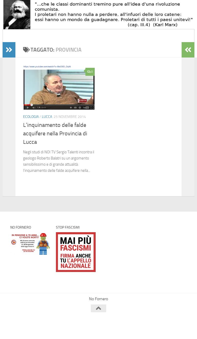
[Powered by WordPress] (29, 328)
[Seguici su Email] (146, 318)
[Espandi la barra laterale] (9, 50)
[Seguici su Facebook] (155, 318)
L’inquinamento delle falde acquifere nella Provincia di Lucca (55, 133)
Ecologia (31, 117)
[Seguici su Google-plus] (183, 318)
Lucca (47, 117)
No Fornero (19, 35)
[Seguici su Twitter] (164, 318)
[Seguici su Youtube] (174, 318)
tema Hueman (69, 328)
